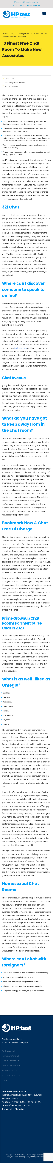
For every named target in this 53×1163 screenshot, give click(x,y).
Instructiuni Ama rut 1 (11, 1056)
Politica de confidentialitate (13, 1075)
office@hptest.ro (17, 1109)
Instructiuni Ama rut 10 (11, 1061)
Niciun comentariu (12, 86)
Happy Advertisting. (38, 1156)
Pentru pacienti (8, 1051)
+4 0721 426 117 (33, 1102)
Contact (5, 1080)
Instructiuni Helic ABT (11, 1066)
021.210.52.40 (23, 5)
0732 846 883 (35, 5)
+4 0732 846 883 (18, 1102)
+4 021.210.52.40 (22, 1105)
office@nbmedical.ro (30, 2)
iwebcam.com (20, 348)
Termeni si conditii (9, 1070)
